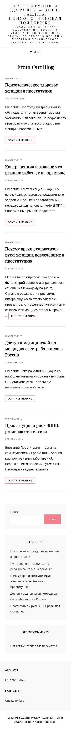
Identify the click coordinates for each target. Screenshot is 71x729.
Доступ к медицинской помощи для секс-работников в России (34, 348)
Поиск (14, 512)
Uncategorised (13, 78)
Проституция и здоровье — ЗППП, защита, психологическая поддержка (35, 14)
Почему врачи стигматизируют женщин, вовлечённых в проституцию (34, 255)
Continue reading (21, 140)
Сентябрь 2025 (15, 680)
